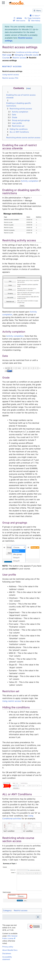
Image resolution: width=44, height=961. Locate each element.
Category (7, 910)
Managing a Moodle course (27, 55)
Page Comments (34, 18)
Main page (7, 55)
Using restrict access (10, 75)
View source (20, 21)
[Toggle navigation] (3, 3)
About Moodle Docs (9, 950)
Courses (6, 57)
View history (35, 21)
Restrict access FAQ (10, 78)
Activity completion (29, 181)
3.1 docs (35, 16)
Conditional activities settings (27, 52)
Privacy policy (7, 947)
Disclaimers (6, 953)
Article (19, 18)
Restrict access (19, 57)
